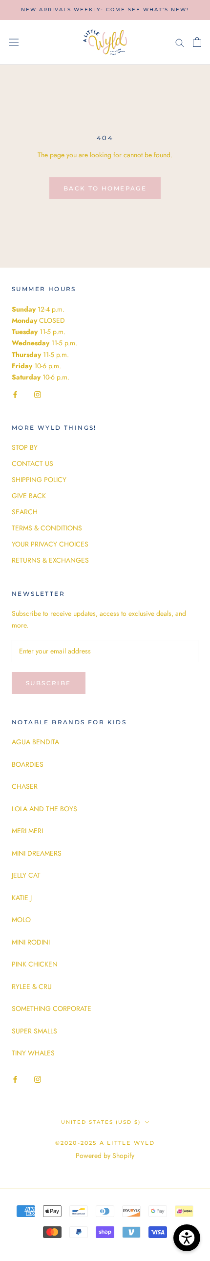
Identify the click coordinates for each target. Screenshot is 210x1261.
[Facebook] (15, 393)
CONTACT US (32, 463)
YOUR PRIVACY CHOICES (50, 544)
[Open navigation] (14, 42)
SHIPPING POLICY (39, 479)
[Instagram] (37, 393)
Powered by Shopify (105, 1155)
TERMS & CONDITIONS (47, 528)
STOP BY (25, 447)
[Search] (179, 42)
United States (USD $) (101, 1122)
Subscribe (48, 683)
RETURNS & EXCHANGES (50, 560)
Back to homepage (105, 188)
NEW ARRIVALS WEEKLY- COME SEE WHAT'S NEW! (105, 9)
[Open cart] (197, 42)
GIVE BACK (29, 496)
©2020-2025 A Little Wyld (105, 1142)
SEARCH (25, 512)
